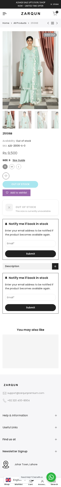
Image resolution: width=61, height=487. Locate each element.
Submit (30, 253)
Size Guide (19, 160)
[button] (6, 176)
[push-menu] (5, 13)
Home (6, 23)
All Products (20, 23)
